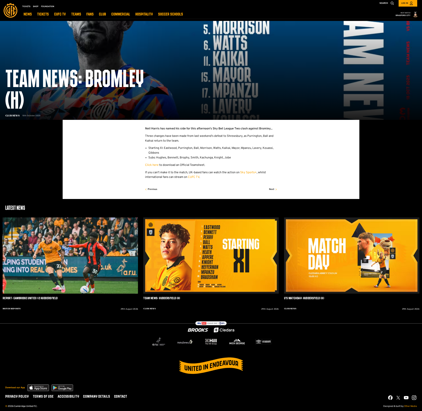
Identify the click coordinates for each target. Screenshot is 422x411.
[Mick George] (237, 341)
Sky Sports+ (248, 172)
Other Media (410, 406)
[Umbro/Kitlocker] (263, 341)
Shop (35, 6)
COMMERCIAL (120, 14)
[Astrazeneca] (185, 341)
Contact (120, 396)
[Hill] (211, 341)
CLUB (102, 14)
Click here (152, 165)
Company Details (96, 396)
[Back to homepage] (10, 10)
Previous (152, 189)
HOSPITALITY (144, 14)
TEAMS (76, 14)
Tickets (26, 6)
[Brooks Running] (198, 330)
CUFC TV (60, 14)
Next (271, 189)
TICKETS (43, 14)
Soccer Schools (170, 14)
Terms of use (43, 396)
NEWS (28, 14)
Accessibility (68, 396)
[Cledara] (224, 330)
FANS (90, 14)
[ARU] (159, 341)
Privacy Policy (17, 396)
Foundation (47, 6)
